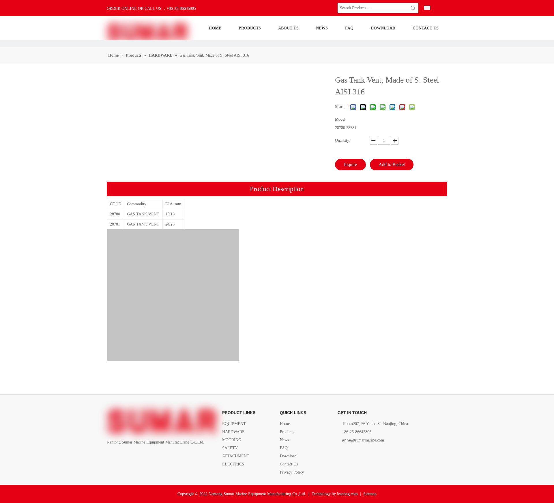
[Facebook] (110, 455)
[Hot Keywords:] (413, 8)
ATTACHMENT (235, 456)
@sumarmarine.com (363, 440)
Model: (341, 120)
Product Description (277, 189)
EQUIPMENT (234, 424)
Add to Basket (392, 164)
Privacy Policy (292, 472)
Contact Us (289, 464)
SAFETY (230, 448)
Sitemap (370, 494)
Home (285, 424)
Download (288, 456)
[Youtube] (139, 455)
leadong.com (347, 494)
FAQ (284, 448)
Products (287, 432)
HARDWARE (233, 432)
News (284, 440)
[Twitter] (130, 455)
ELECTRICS (233, 464)
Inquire (350, 164)
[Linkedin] (120, 455)
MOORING (231, 440)
